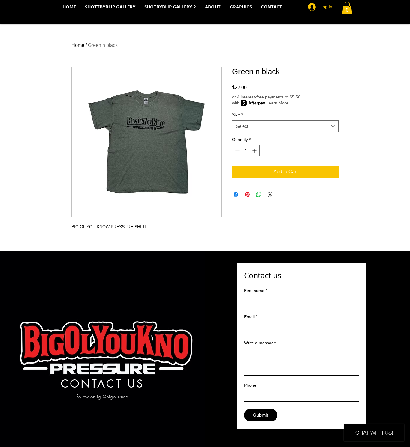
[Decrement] (236, 150)
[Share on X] (270, 194)
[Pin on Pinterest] (247, 194)
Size (237, 114)
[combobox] (285, 126)
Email (250, 316)
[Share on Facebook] (236, 194)
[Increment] (255, 150)
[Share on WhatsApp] (258, 194)
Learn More (277, 103)
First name (255, 290)
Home (77, 45)
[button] (347, 8)
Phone (250, 385)
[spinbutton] (245, 150)
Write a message (260, 342)
